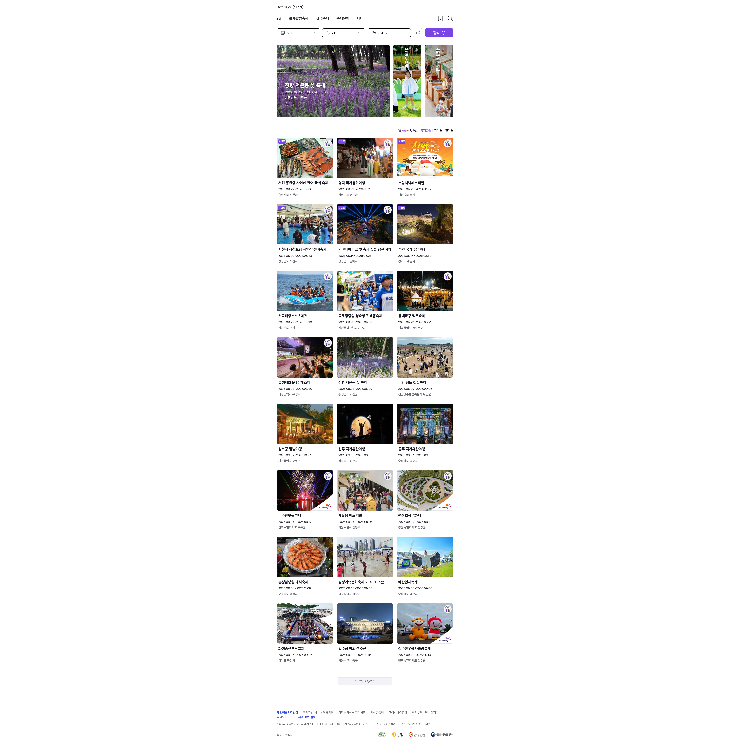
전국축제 (322, 18)
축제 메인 (279, 18)
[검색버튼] (450, 18)
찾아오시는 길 (285, 717)
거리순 (438, 130)
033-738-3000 (333, 724)
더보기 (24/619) (365, 681)
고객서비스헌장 (398, 712)
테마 (360, 18)
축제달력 (342, 18)
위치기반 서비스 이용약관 (318, 712)
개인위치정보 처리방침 (352, 712)
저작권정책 (377, 712)
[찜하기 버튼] (440, 18)
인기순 (449, 130)
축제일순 (426, 130)
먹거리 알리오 (407, 130)
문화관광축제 (298, 18)
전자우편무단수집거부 (425, 712)
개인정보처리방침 (287, 712)
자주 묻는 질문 (307, 717)
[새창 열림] (382, 736)
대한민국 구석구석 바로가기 (290, 7)
